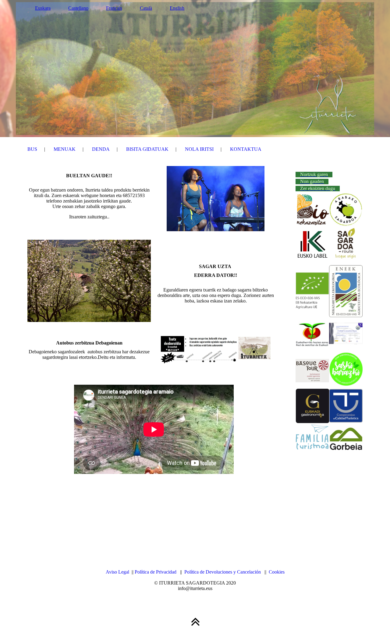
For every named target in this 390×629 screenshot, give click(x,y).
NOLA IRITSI (199, 149)
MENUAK (65, 149)
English (177, 8)
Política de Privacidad (155, 571)
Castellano (78, 8)
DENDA (101, 149)
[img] (195, 68)
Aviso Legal (117, 571)
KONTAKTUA (245, 149)
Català (146, 8)
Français (114, 8)
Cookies (277, 571)
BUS (32, 149)
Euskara (43, 8)
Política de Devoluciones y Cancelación (222, 571)
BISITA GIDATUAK (147, 149)
